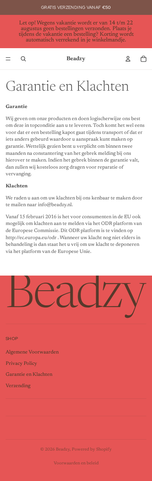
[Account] (128, 59)
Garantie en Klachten (29, 374)
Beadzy (63, 449)
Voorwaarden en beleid (76, 463)
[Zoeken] (23, 59)
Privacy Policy (21, 363)
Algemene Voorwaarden (32, 352)
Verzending (18, 386)
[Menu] (8, 59)
